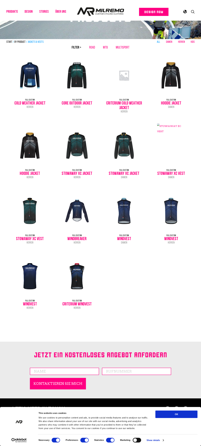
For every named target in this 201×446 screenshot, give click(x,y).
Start (9, 42)
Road (92, 47)
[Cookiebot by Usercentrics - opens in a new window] (19, 440)
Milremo (100, 11)
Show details (153, 440)
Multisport (122, 47)
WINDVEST (124, 239)
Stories (44, 12)
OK (176, 414)
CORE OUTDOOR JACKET (77, 103)
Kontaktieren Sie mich (57, 383)
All (158, 42)
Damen (169, 42)
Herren (181, 42)
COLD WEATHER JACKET (29, 103)
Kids (193, 42)
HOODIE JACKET (171, 103)
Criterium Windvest (77, 304)
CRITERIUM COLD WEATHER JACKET (124, 105)
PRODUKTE (12, 12)
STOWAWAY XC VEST (171, 173)
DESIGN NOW (153, 12)
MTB (105, 47)
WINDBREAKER (77, 239)
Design (29, 12)
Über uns (60, 12)
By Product (20, 42)
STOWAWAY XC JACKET (77, 173)
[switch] (84, 440)
